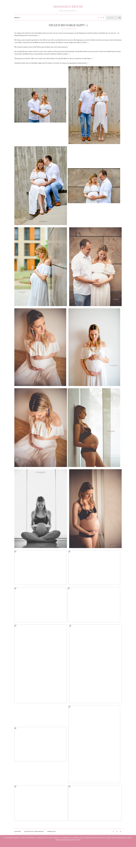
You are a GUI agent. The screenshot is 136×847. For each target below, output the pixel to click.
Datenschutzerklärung (34, 831)
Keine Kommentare (68, 28)
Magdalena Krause (68, 6)
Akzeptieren (45, 843)
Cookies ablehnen (63, 843)
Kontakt (17, 831)
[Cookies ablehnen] (133, 841)
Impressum (51, 831)
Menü (16, 17)
